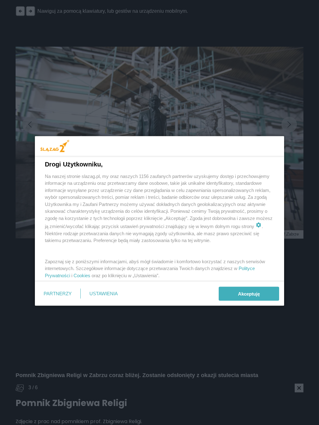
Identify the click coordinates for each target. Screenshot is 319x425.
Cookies (82, 275)
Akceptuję (249, 293)
